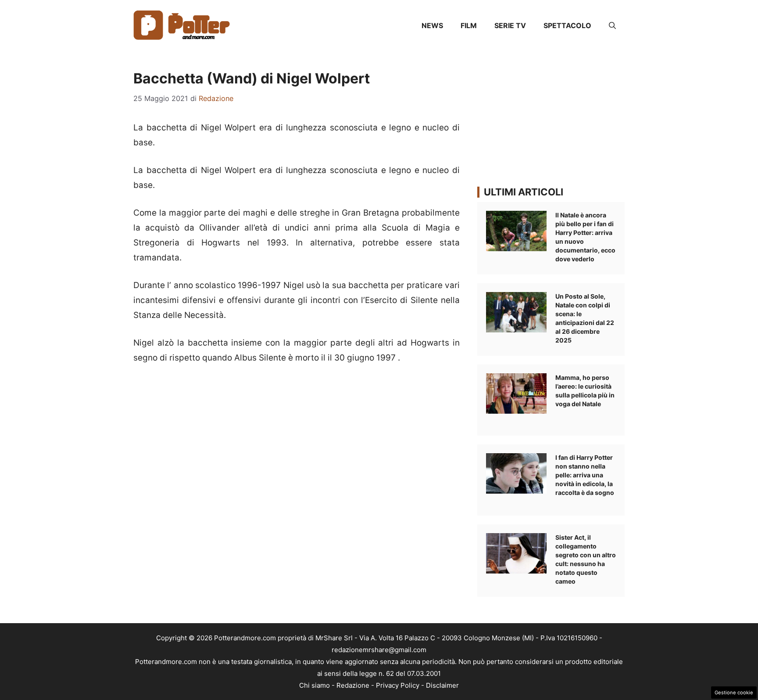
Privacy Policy (397, 685)
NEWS (432, 25)
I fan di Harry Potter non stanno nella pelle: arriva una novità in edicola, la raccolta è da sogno (584, 475)
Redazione (352, 685)
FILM (469, 25)
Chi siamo (314, 685)
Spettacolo (567, 25)
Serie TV (510, 25)
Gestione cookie (734, 692)
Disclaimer (442, 685)
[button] (612, 25)
